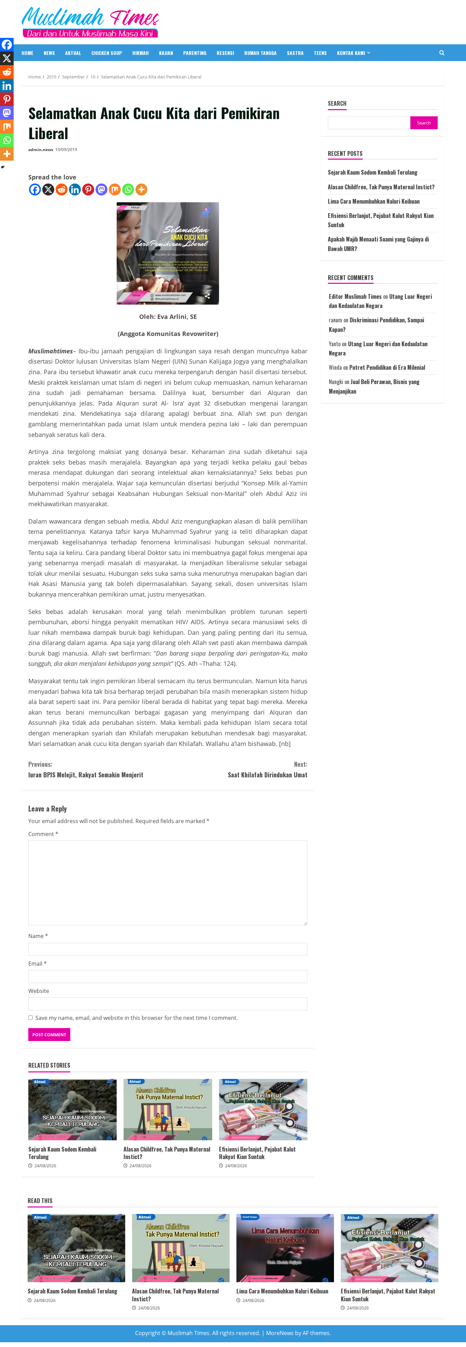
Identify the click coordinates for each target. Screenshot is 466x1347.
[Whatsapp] (128, 189)
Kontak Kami (351, 52)
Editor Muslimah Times (355, 297)
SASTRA (295, 52)
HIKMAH (140, 52)
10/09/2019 (66, 149)
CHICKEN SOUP (106, 52)
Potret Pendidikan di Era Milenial (387, 368)
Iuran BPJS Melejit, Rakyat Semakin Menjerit (85, 769)
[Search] (442, 52)
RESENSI (225, 52)
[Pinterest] (88, 189)
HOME (27, 52)
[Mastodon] (101, 189)
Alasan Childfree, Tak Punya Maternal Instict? (167, 1109)
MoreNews (280, 1333)
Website (38, 991)
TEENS (320, 52)
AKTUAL (73, 52)
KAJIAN (166, 52)
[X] (48, 189)
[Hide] (2, 167)
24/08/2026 (45, 1166)
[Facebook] (35, 189)
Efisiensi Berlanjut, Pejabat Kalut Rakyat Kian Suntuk (263, 1109)
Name (38, 936)
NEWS (49, 52)
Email (37, 963)
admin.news (40, 149)
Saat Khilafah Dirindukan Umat (267, 769)
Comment (43, 834)
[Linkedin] (75, 189)
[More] (141, 189)
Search (337, 103)
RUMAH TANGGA (260, 52)
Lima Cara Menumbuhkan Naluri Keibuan (374, 201)
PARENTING (194, 52)
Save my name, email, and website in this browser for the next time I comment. (136, 1018)
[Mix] (115, 189)
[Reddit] (62, 189)
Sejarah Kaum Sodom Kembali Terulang (72, 1109)
